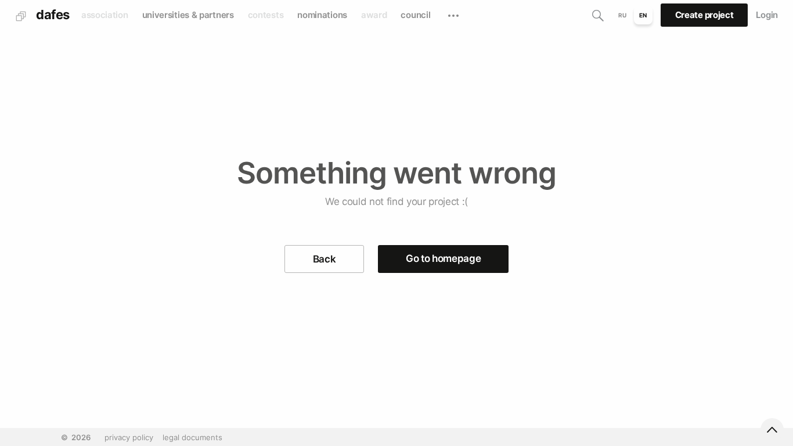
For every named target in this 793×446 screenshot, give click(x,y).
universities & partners (188, 14)
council (415, 14)
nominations (322, 14)
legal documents (192, 437)
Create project (704, 14)
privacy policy (128, 437)
